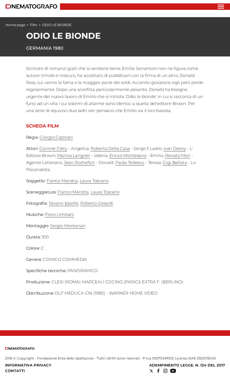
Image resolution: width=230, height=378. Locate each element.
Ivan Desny (175, 148)
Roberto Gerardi (96, 203)
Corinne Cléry (53, 148)
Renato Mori (177, 155)
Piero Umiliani (59, 214)
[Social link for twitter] (151, 371)
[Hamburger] (221, 6)
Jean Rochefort (79, 162)
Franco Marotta (62, 180)
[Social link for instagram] (165, 371)
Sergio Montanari (68, 225)
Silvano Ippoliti (64, 203)
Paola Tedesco (129, 162)
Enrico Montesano (127, 155)
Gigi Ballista (175, 162)
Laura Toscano (94, 180)
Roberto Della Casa (110, 148)
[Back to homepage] (19, 348)
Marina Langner (73, 155)
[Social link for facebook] (158, 371)
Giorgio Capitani (56, 137)
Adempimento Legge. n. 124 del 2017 (187, 365)
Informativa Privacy (28, 365)
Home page (15, 25)
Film (34, 25)
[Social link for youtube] (173, 371)
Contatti (15, 370)
